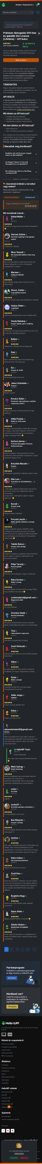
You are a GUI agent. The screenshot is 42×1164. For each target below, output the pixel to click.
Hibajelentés (5, 1071)
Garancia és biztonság (8, 1068)
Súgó (3, 1095)
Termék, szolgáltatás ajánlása (10, 1119)
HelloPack (5, 1101)
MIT (10, 1027)
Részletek (12, 978)
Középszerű (28, 206)
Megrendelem (21, 60)
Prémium (14, 23)
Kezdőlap (7, 23)
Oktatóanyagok (6, 1104)
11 (28, 949)
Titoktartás (5, 1065)
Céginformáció (6, 1050)
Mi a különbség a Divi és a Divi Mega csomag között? (18, 172)
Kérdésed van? (30, 197)
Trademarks (5, 1083)
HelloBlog (6, 1107)
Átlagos (30, 206)
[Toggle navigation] (38, 12)
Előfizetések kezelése (8, 1077)
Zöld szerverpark (8, 1056)
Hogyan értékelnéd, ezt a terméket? (18, 204)
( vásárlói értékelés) (11, 46)
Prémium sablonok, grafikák (26, 23)
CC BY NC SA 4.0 (29, 1027)
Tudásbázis (5, 1098)
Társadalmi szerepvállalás (9, 1047)
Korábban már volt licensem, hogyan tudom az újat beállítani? (18, 154)
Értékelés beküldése (12, 197)
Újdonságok (5, 1080)
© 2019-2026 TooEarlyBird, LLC (13, 1140)
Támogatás (12, 1007)
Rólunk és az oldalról (8, 1044)
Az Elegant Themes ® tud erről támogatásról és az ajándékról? (16, 163)
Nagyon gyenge (26, 206)
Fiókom (4, 1074)
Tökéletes (35, 206)
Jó (33, 206)
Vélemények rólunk (7, 1053)
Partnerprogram (6, 1116)
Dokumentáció (6, 1092)
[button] (25, 5)
